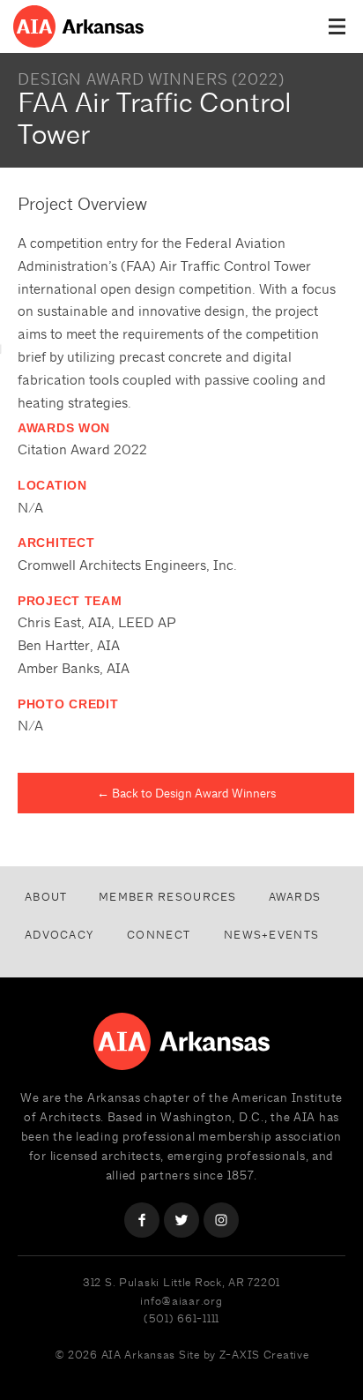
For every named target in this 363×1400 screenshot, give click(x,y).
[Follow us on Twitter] (181, 1220)
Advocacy (59, 934)
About (46, 896)
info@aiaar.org (181, 1300)
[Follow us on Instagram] (221, 1220)
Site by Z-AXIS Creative (244, 1354)
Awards (295, 896)
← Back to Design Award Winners (186, 793)
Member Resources (167, 896)
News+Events (271, 934)
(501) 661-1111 (181, 1318)
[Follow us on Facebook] (141, 1220)
